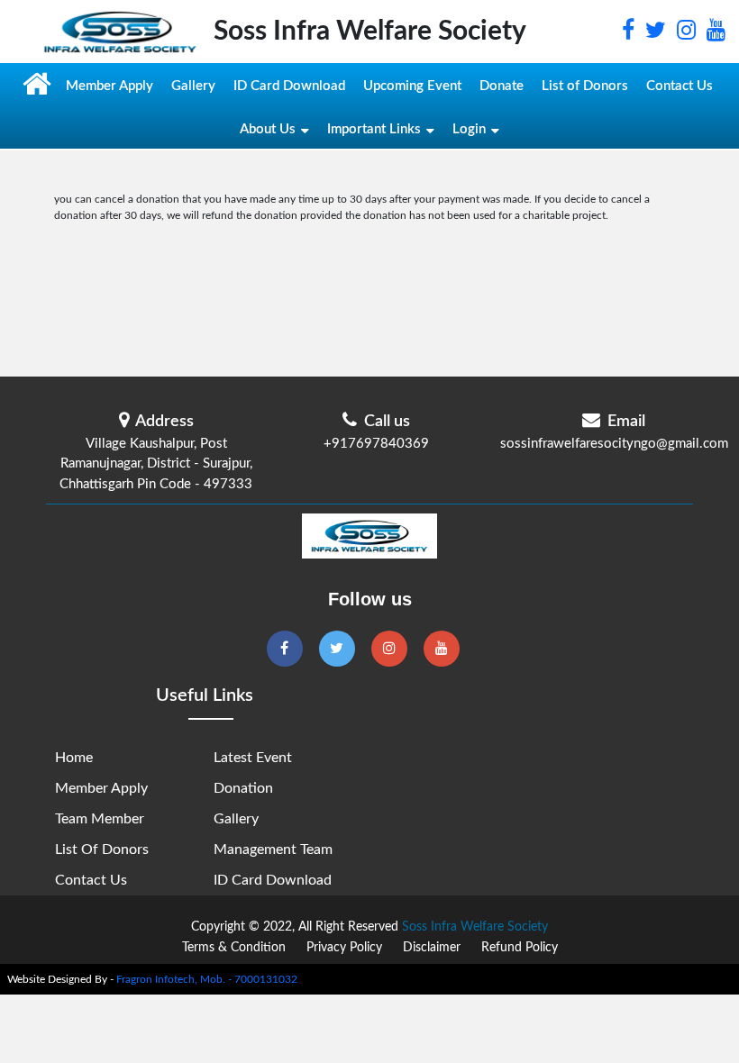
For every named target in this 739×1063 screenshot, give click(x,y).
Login (469, 129)
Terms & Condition (234, 947)
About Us (268, 129)
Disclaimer (432, 947)
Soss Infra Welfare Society (475, 927)
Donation (243, 788)
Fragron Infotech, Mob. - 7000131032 (206, 979)
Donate (501, 86)
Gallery (193, 86)
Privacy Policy (344, 947)
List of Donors (585, 86)
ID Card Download (289, 86)
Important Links (374, 129)
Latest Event (253, 757)
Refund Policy (519, 947)
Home (74, 757)
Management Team (273, 849)
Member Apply (109, 86)
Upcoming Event (412, 86)
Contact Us (679, 86)
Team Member (99, 819)
